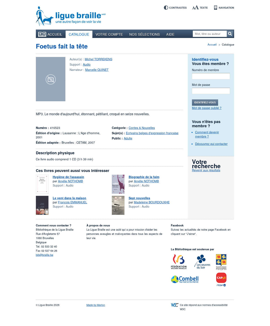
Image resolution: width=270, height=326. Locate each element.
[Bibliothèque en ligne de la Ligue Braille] (70, 16)
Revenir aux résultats (206, 170)
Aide (170, 34)
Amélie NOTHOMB (70, 181)
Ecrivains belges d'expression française (152, 133)
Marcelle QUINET (97, 70)
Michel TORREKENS (98, 59)
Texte (204, 7)
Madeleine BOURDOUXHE (152, 202)
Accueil (54, 34)
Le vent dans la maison (69, 198)
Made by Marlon (95, 305)
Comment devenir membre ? (207, 134)
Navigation (226, 7)
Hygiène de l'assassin (68, 177)
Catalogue (79, 34)
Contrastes (178, 7)
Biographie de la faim (144, 177)
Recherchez (230, 34)
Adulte (128, 138)
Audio (86, 64)
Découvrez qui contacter (211, 144)
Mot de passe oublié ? (206, 108)
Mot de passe (201, 85)
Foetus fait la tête (62, 45)
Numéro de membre (205, 70)
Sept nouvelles (139, 198)
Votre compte (109, 34)
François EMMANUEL (72, 202)
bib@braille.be (44, 255)
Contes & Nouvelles (142, 128)
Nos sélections (144, 34)
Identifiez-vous (205, 102)
